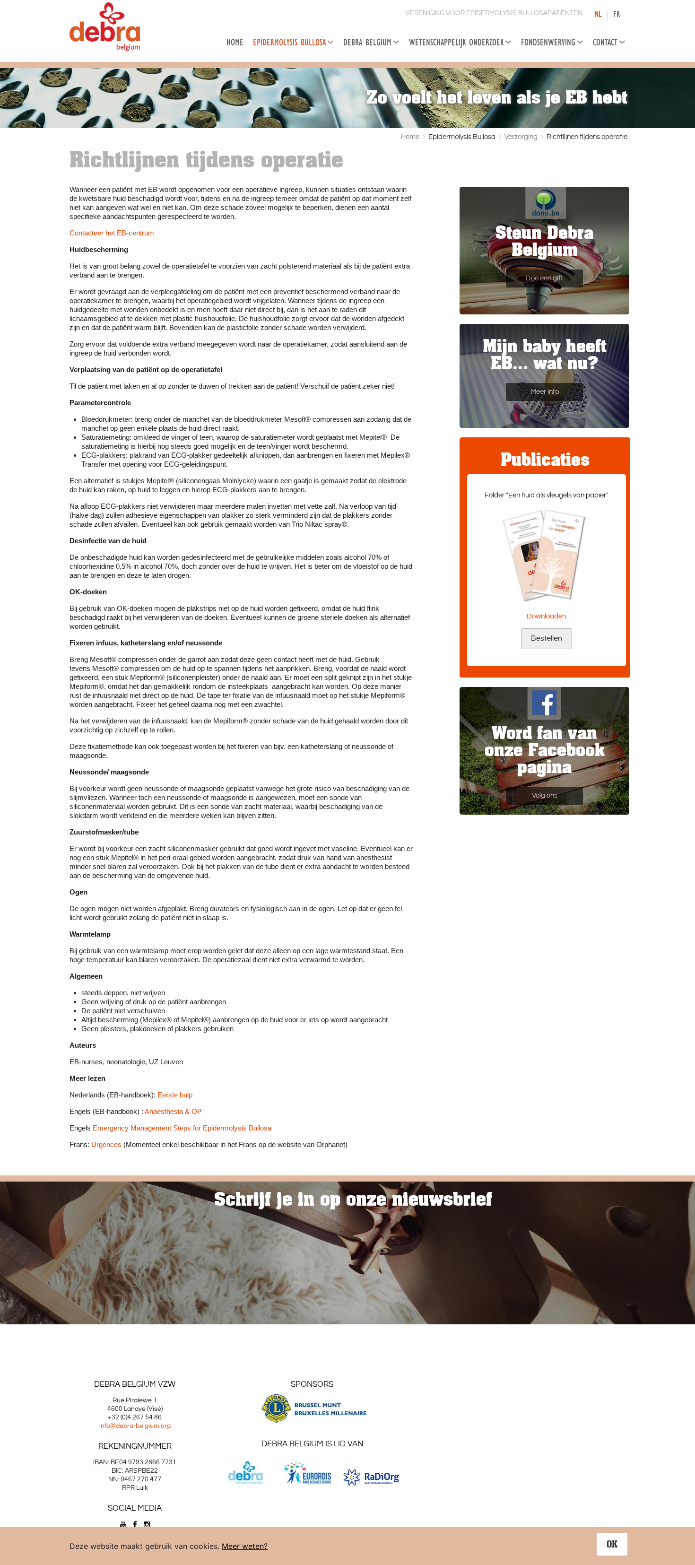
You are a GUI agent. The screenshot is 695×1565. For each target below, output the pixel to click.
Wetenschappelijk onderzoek (456, 42)
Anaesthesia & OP (173, 1111)
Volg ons (544, 795)
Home (234, 42)
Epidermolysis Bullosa (289, 42)
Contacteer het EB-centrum (112, 233)
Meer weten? (245, 1546)
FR (616, 13)
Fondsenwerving (548, 42)
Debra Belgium (367, 42)
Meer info (544, 391)
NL (598, 13)
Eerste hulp (174, 1095)
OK (612, 1544)
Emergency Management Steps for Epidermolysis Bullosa (182, 1128)
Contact (605, 42)
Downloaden (546, 616)
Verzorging (521, 136)
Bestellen (546, 639)
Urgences (106, 1144)
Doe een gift (544, 278)
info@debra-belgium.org (135, 1426)
